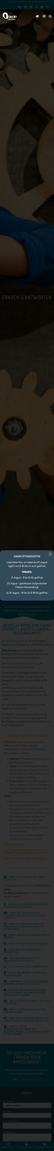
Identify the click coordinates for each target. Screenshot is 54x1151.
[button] (44, 16)
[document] (27, 575)
